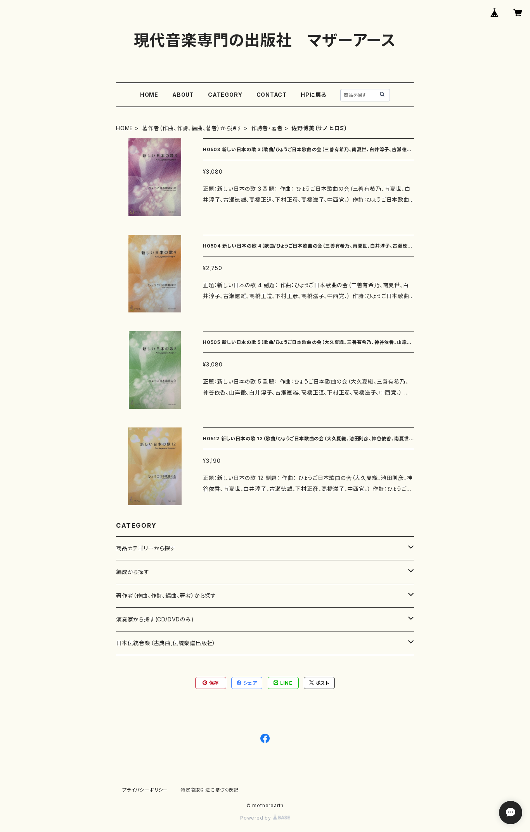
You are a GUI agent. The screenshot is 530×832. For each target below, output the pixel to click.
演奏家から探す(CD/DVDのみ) (155, 619)
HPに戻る (313, 94)
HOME (149, 94)
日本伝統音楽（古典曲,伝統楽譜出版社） (166, 643)
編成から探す (132, 572)
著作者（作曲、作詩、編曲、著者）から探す (192, 128)
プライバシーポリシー (145, 790)
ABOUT (183, 94)
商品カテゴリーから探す (146, 548)
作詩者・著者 (267, 128)
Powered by (256, 818)
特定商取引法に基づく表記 (209, 790)
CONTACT (271, 94)
